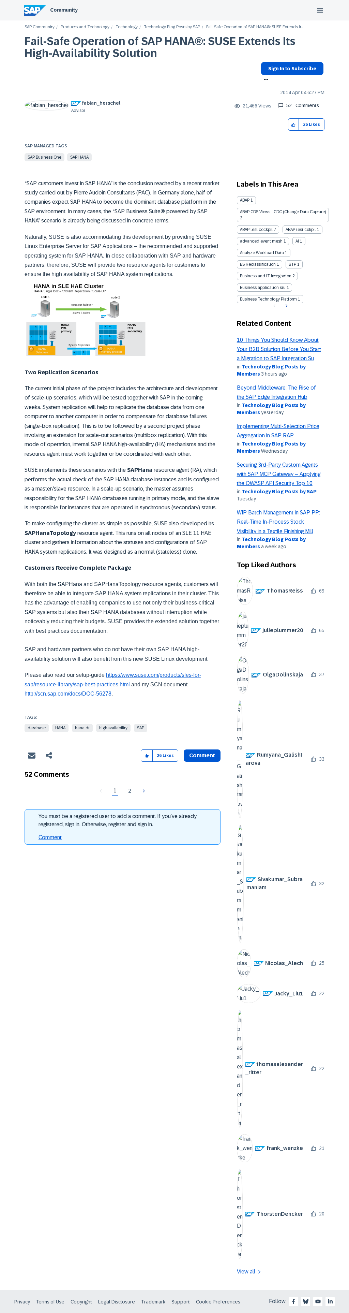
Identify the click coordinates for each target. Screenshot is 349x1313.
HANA (60, 728)
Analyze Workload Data (262, 252)
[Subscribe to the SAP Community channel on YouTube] (318, 1301)
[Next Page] (143, 791)
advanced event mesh (261, 241)
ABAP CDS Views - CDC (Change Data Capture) (283, 211)
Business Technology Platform (268, 299)
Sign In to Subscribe (292, 68)
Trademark (153, 1301)
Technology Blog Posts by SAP (172, 27)
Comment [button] (202, 755)
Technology (127, 27)
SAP (140, 728)
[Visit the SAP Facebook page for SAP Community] (293, 1301)
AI (297, 241)
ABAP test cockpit (256, 229)
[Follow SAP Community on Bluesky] (305, 1301)
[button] (293, 125)
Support (180, 1301)
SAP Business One (44, 157)
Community (64, 10)
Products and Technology (85, 27)
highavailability (113, 728)
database (37, 728)
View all (246, 1271)
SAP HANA (79, 157)
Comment (50, 837)
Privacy (22, 1301)
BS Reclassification (258, 264)
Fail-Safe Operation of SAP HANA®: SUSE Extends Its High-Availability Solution (160, 47)
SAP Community (40, 27)
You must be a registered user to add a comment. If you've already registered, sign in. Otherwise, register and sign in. (118, 820)
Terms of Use (50, 1301)
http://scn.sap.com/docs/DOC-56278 (68, 694)
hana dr (82, 728)
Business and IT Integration (265, 276)
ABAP (244, 200)
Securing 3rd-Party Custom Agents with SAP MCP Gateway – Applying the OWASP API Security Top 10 (278, 474)
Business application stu (263, 287)
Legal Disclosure (116, 1301)
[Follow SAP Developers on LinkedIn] (330, 1301)
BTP (292, 264)
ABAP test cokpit (301, 229)
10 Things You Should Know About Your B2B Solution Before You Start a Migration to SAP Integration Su (279, 349)
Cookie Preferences (218, 1301)
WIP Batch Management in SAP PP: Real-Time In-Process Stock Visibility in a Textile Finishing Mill (278, 522)
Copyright (81, 1301)
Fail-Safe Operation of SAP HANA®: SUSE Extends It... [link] (254, 27)
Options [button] (264, 80)
